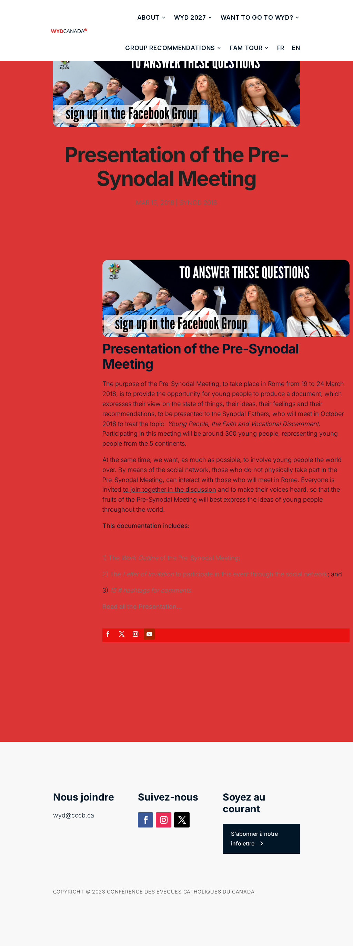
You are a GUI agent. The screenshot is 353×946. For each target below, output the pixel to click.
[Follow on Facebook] (107, 634)
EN (296, 48)
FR (280, 48)
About (148, 17)
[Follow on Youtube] (149, 634)
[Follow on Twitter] (121, 634)
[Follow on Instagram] (135, 634)
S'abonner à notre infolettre (254, 838)
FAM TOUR (246, 48)
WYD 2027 (190, 17)
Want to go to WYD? (257, 17)
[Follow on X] (182, 820)
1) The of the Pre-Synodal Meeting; (171, 557)
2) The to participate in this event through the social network (214, 574)
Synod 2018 (198, 202)
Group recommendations (170, 48)
